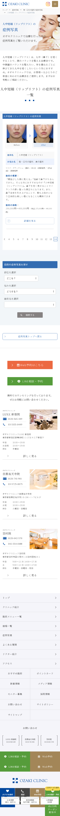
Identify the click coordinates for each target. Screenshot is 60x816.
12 (46, 239)
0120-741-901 (15, 478)
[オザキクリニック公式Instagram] (48, 3)
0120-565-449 (15, 418)
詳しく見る (30, 456)
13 (51, 239)
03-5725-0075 (15, 484)
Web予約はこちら (32, 365)
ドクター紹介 (10, 654)
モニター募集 (15, 694)
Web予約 (37, 794)
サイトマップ (15, 714)
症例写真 (7, 635)
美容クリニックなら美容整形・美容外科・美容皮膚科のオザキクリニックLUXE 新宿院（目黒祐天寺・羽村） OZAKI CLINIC (16, 4)
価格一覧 (7, 626)
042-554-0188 (15, 543)
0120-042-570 (15, 538)
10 (37, 239)
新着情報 (15, 683)
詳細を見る (30, 220)
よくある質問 (10, 644)
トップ (6, 597)
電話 (22, 794)
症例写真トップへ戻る (30, 336)
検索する (30, 315)
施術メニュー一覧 (12, 616)
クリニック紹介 (11, 607)
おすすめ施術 (15, 673)
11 (41, 239)
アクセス (7, 663)
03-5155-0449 (15, 424)
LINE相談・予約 (32, 381)
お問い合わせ (15, 704)
